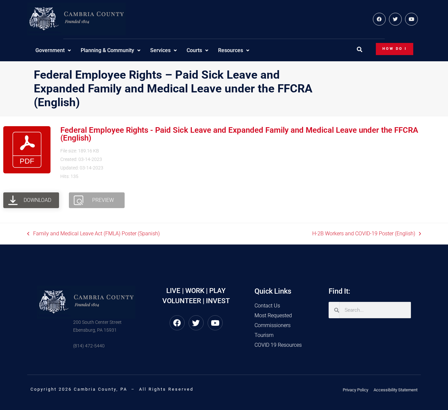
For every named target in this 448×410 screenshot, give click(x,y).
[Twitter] (395, 19)
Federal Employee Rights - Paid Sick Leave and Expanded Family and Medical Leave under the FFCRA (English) (239, 134)
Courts (194, 50)
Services (160, 50)
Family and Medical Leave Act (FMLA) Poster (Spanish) (93, 233)
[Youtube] (411, 19)
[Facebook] (379, 19)
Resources (230, 50)
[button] (359, 49)
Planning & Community (107, 50)
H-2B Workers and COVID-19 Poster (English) (363, 233)
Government (50, 50)
